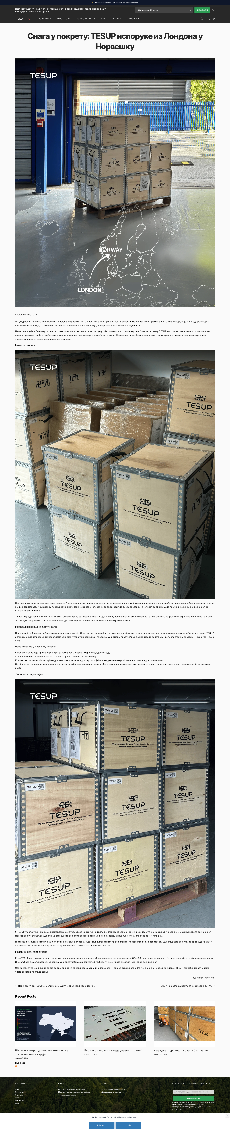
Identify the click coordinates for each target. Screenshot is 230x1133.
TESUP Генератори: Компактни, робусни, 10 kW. (186, 986)
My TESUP (19, 1101)
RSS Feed (20, 1062)
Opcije (128, 1125)
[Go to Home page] (23, 19)
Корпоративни (86, 19)
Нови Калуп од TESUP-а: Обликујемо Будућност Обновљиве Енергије (56, 986)
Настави (202, 10)
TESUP (84, 321)
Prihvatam (101, 1125)
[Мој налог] (208, 19)
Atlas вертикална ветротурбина (71, 1089)
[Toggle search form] (201, 19)
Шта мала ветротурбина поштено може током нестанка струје (41, 1052)
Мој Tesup (63, 19)
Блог (104, 19)
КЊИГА (117, 19)
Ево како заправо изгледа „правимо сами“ (113, 1050)
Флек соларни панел (67, 1095)
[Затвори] (227, 1115)
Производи (44, 19)
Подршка (133, 19)
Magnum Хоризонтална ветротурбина (74, 1092)
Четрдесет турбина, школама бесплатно (181, 1050)
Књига (18, 1103)
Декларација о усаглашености (114, 1092)
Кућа (17, 1089)
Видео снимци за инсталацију (114, 1089)
